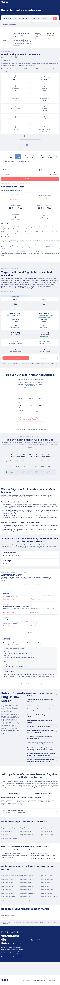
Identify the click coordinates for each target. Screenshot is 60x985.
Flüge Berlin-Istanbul (26, 835)
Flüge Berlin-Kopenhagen (8, 828)
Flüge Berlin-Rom (6, 889)
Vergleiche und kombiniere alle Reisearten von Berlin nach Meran (15, 856)
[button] (36, 18)
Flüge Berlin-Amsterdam (8, 896)
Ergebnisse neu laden (29, 391)
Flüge (8, 922)
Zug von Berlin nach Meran (39, 853)
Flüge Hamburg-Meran (27, 900)
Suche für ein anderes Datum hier (30, 419)
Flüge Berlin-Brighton (46, 831)
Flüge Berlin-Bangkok (26, 876)
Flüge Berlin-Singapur (46, 893)
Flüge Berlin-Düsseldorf (46, 879)
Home (3, 922)
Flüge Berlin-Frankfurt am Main (10, 876)
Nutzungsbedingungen (39, 980)
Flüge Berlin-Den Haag (46, 835)
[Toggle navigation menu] (58, 2)
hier (46, 429)
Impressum (26, 980)
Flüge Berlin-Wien (45, 882)
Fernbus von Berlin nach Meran (11, 853)
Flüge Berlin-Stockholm (8, 900)
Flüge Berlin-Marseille (46, 828)
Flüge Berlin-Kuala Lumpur (28, 893)
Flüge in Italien (16, 922)
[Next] (56, 156)
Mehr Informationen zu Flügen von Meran (43, 858)
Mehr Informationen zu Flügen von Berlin (43, 856)
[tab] (9, 161)
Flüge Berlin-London (26, 882)
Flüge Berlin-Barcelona (46, 889)
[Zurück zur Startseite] (4, 2)
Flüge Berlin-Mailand (7, 893)
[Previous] (6, 455)
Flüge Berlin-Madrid (7, 882)
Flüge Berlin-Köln (6, 835)
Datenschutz (52, 980)
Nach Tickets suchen (15, 199)
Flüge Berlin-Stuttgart (7, 886)
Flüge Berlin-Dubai (25, 889)
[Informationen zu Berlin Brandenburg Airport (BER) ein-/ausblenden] (56, 811)
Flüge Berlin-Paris (6, 831)
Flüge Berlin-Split (25, 828)
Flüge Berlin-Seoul (25, 831)
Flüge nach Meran (28, 922)
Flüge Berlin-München (46, 876)
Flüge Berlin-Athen (25, 896)
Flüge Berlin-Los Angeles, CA (9, 838)
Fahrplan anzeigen (15, 219)
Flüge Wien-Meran (45, 900)
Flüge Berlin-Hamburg (7, 879)
